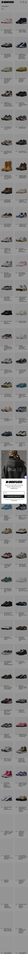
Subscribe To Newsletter (14, 496)
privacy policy (14, 500)
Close (3, 452)
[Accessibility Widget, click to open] (25, 477)
